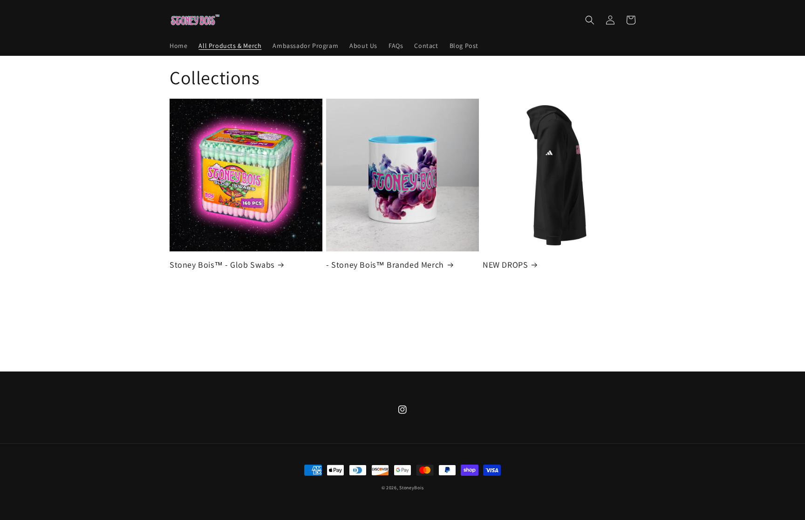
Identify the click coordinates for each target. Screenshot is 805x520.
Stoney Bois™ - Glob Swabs (222, 264)
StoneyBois (411, 488)
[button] (590, 20)
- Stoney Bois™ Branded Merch (385, 264)
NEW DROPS (505, 264)
